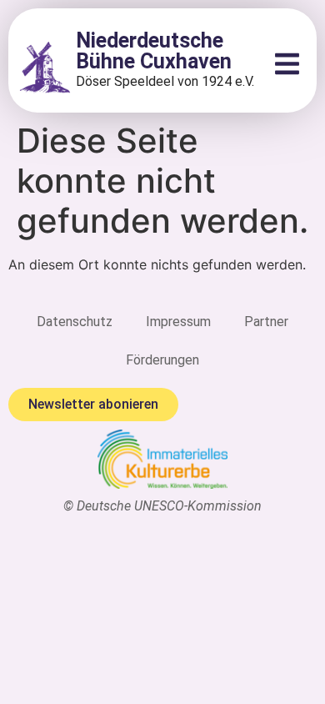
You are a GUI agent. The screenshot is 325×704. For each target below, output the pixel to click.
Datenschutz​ (74, 321)
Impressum (178, 321)
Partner (266, 321)
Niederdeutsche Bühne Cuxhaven (154, 50)
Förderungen (162, 360)
